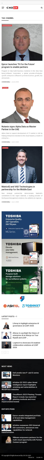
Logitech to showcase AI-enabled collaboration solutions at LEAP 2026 (26, 345)
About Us (31, 457)
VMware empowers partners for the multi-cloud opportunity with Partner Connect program (27, 439)
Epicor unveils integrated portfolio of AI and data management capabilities (27, 417)
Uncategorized (7, 25)
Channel (5, 87)
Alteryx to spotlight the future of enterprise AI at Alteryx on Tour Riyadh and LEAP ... (26, 335)
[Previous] (3, 352)
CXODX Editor (6, 82)
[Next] (6, 352)
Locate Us (39, 457)
